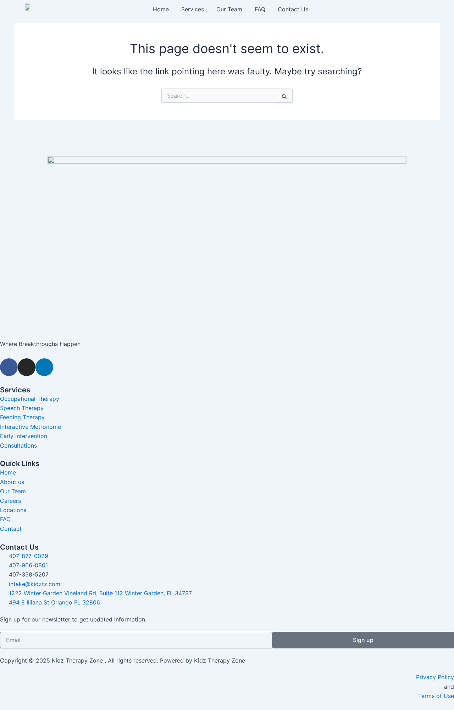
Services (192, 9)
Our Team (229, 9)
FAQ (260, 9)
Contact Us (293, 9)
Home (161, 9)
